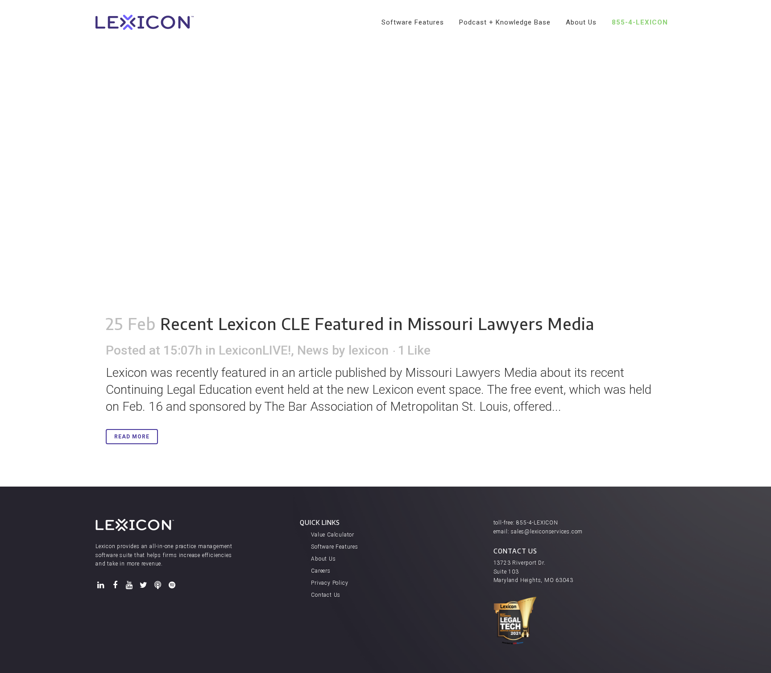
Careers (321, 571)
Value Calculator (332, 535)
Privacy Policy (329, 583)
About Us (323, 559)
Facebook (115, 585)
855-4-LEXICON (537, 523)
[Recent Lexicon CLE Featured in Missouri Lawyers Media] (385, 151)
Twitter (143, 585)
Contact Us (325, 595)
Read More (131, 437)
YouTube (129, 585)
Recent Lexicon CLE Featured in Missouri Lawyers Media (377, 324)
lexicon (368, 350)
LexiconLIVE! (255, 350)
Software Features (334, 547)
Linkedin (100, 585)
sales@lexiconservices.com (547, 531)
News (313, 350)
